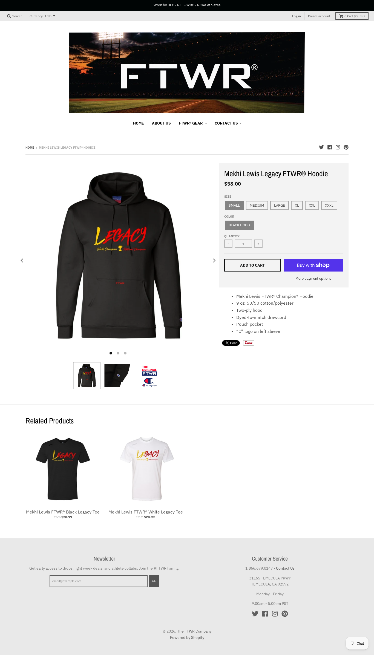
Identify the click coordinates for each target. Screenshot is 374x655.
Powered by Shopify (187, 637)
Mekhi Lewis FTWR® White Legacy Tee (145, 512)
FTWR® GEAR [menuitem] (191, 123)
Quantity (232, 236)
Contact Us (285, 568)
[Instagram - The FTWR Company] (337, 147)
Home (29, 147)
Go (154, 581)
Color (229, 216)
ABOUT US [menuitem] (161, 123)
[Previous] (22, 260)
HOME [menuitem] (138, 123)
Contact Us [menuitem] (226, 123)
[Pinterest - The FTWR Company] (346, 147)
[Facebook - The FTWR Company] (329, 147)
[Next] (214, 260)
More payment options (313, 278)
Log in (296, 16)
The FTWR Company (194, 631)
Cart (354, 16)
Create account (319, 16)
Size (227, 196)
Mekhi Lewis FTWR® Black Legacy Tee (63, 512)
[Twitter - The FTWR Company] (321, 147)
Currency (36, 16)
